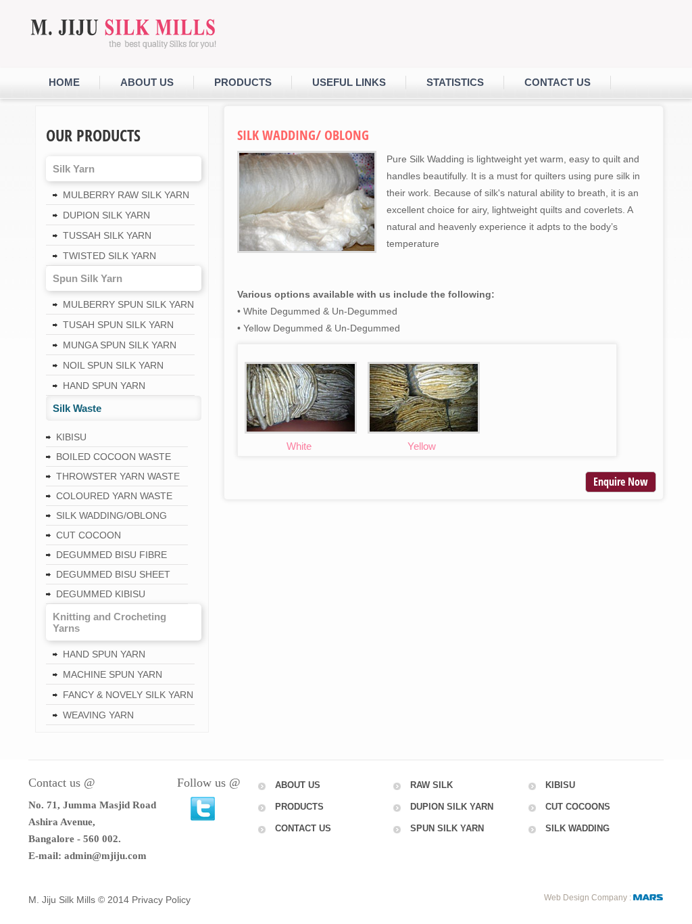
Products (243, 82)
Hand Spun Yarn (104, 385)
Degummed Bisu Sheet (113, 574)
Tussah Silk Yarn (107, 235)
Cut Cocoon (88, 535)
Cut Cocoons (577, 807)
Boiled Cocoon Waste (113, 456)
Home (64, 82)
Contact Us (303, 828)
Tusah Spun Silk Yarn (118, 324)
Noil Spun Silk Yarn (113, 365)
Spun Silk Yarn (447, 828)
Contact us (557, 82)
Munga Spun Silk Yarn (119, 345)
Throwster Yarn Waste (118, 476)
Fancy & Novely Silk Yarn (128, 694)
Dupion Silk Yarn (106, 215)
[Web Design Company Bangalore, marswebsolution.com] (648, 897)
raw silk (431, 785)
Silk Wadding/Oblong (111, 515)
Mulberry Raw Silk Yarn (126, 194)
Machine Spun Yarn (112, 674)
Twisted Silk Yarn (109, 255)
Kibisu (71, 437)
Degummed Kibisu (100, 593)
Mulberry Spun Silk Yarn (128, 304)
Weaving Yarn (98, 715)
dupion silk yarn (451, 807)
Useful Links (349, 82)
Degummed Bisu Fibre (111, 554)
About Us (147, 82)
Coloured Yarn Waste (114, 495)
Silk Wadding (577, 828)
